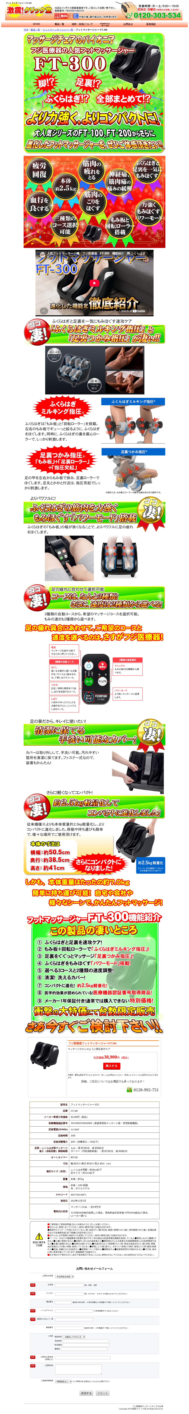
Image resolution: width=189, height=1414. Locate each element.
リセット (102, 1393)
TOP (26, 30)
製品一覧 (59, 24)
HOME (36, 24)
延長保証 (151, 24)
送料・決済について (82, 24)
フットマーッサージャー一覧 (58, 30)
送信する (86, 1393)
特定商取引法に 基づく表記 (105, 24)
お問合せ (128, 24)
